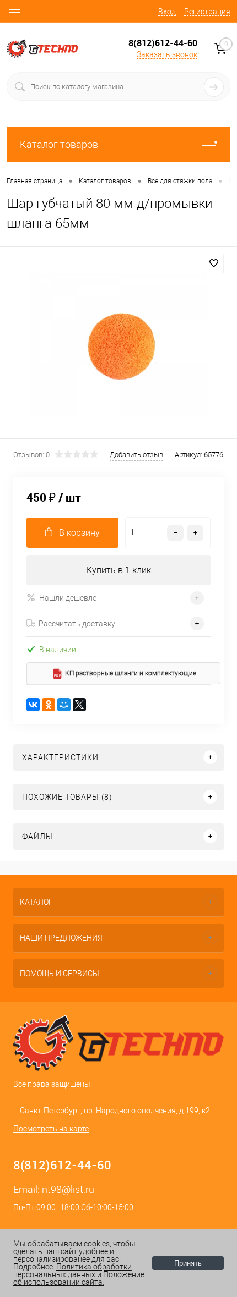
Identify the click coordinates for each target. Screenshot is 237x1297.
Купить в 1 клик (119, 570)
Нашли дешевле (67, 597)
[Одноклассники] (48, 704)
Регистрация (207, 11)
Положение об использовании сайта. (78, 1278)
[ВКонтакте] (33, 704)
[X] (79, 704)
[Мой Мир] (64, 704)
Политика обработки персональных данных (72, 1270)
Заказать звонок (167, 54)
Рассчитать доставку (77, 623)
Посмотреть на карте (51, 1128)
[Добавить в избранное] (214, 263)
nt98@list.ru (68, 1189)
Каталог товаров (59, 144)
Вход (167, 11)
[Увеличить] (118, 344)
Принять (188, 1263)
